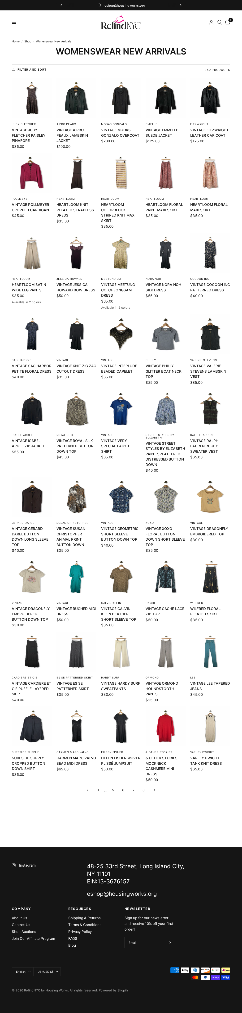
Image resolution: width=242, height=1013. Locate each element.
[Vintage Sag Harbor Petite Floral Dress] (32, 334)
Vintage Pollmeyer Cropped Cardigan (30, 207)
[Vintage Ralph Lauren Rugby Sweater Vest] (210, 409)
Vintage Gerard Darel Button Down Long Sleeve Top (30, 536)
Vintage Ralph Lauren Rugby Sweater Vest (204, 446)
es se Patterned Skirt (74, 677)
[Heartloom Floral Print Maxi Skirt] (166, 173)
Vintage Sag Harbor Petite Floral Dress (32, 369)
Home (16, 41)
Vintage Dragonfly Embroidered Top (209, 531)
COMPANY (21, 908)
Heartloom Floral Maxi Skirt (209, 207)
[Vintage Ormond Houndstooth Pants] (166, 652)
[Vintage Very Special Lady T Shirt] (121, 409)
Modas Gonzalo (114, 124)
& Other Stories (159, 752)
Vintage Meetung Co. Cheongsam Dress (118, 290)
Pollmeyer (21, 198)
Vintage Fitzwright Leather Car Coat (209, 133)
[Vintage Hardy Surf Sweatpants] (121, 652)
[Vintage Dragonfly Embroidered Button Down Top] (32, 577)
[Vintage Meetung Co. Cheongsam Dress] (121, 253)
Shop (27, 41)
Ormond (152, 677)
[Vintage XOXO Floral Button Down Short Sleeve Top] (166, 497)
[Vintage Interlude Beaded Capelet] (121, 334)
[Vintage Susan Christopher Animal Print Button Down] (76, 497)
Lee (193, 677)
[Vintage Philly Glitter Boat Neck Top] (166, 334)
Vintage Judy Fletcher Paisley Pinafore (28, 135)
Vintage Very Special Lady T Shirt (115, 446)
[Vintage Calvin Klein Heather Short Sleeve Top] (121, 577)
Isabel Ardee (22, 435)
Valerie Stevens (203, 360)
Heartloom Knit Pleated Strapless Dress (75, 209)
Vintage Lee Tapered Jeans (210, 686)
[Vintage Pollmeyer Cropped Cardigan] (32, 173)
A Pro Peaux (66, 124)
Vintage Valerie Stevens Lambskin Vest (208, 371)
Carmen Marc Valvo (72, 752)
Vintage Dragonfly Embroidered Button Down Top (31, 614)
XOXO (150, 523)
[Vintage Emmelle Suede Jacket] (166, 98)
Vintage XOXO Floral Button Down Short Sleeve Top (165, 536)
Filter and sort (32, 69)
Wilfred (196, 603)
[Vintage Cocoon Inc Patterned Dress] (210, 253)
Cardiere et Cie (25, 677)
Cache (151, 603)
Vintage (62, 360)
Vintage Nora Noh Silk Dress (163, 287)
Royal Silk (64, 435)
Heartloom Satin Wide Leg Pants (29, 287)
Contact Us (21, 925)
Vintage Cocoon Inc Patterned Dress (210, 287)
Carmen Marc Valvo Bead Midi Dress (76, 761)
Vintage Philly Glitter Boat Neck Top (164, 371)
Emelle (151, 124)
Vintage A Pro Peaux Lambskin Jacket (72, 135)
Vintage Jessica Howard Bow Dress (75, 287)
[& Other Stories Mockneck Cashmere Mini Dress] (166, 726)
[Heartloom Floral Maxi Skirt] (210, 173)
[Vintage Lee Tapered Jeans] (210, 652)
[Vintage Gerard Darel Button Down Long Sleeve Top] (32, 497)
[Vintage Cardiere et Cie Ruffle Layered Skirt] (32, 652)
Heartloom (65, 198)
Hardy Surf (110, 677)
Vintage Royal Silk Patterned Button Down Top (75, 446)
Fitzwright (199, 124)
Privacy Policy (80, 931)
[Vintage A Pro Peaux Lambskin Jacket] (76, 98)
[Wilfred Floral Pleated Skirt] (210, 577)
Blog (72, 945)
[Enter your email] (169, 942)
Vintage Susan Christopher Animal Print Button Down (70, 536)
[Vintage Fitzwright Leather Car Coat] (210, 98)
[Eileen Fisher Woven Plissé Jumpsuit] (121, 726)
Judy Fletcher (24, 124)
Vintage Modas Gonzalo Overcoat (120, 133)
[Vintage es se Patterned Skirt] (76, 652)
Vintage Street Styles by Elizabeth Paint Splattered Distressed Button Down (165, 454)
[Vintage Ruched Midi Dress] (76, 577)
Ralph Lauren (201, 435)
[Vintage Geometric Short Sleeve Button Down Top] (121, 497)
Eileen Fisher (112, 752)
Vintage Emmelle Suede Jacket (162, 133)
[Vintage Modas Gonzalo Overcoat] (121, 98)
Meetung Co (111, 278)
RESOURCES (79, 908)
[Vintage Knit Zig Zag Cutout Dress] (76, 334)
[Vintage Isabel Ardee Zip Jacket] (32, 409)
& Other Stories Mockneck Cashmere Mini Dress (161, 766)
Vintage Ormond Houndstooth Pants (162, 688)
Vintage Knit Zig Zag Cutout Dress (76, 369)
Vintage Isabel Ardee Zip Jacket (28, 443)
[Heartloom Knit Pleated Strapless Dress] (76, 173)
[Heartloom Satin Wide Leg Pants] (32, 253)
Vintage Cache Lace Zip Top (165, 611)
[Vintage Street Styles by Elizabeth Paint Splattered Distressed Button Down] (166, 409)
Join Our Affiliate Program (33, 938)
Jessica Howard (69, 278)
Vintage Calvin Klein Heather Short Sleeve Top (118, 614)
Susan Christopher (72, 523)
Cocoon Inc (199, 278)
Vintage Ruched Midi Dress (76, 611)
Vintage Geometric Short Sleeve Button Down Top (119, 534)
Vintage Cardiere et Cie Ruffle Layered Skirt (31, 688)
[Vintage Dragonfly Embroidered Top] (210, 497)
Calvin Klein (111, 603)
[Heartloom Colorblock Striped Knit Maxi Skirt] (121, 173)
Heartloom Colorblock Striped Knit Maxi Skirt (118, 212)
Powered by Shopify (114, 990)
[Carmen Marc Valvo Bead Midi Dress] (76, 726)
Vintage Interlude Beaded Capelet (119, 369)
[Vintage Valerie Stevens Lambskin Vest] (210, 334)
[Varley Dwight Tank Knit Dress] (210, 726)
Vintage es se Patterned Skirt (72, 686)
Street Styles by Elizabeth (160, 436)
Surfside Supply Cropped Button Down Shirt (28, 763)
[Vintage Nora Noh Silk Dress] (166, 253)
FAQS (72, 938)
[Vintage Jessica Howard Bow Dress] (76, 253)
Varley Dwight (202, 752)
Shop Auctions (24, 931)
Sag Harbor (21, 360)
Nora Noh (153, 278)
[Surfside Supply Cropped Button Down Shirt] (32, 726)
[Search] (220, 22)
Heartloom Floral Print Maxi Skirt (164, 207)
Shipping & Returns (84, 918)
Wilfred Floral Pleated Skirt (205, 611)
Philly (151, 360)
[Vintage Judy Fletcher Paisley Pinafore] (32, 98)
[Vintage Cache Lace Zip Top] (166, 577)
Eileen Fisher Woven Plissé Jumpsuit (121, 761)
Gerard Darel (23, 523)
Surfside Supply (25, 752)
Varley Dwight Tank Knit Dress (206, 761)
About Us (19, 918)
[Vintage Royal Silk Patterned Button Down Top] (76, 409)
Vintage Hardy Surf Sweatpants (120, 686)
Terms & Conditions (84, 925)
